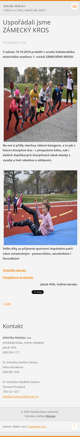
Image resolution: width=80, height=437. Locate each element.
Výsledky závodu (14, 270)
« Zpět (7, 304)
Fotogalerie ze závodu (18, 277)
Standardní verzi (37, 426)
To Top (74, 426)
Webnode (50, 416)
